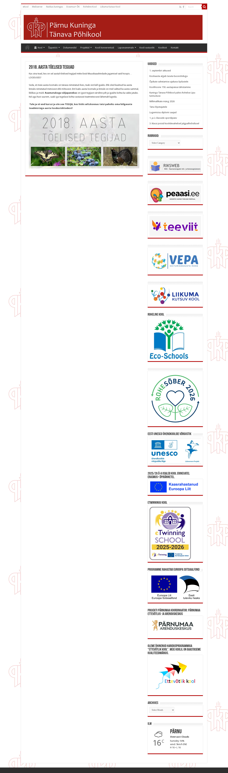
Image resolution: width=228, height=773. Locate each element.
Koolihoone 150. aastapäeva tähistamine (170, 87)
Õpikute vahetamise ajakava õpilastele (168, 81)
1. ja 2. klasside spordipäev (163, 118)
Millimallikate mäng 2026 (162, 101)
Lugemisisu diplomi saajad (163, 112)
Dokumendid (69, 47)
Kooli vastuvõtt (146, 47)
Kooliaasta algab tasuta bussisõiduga (168, 76)
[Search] (204, 6)
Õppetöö (53, 47)
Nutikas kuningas (54, 7)
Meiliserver (37, 7)
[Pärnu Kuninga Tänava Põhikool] (113, 26)
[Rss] (180, 7)
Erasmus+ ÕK (73, 7)
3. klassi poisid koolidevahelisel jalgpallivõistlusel (174, 123)
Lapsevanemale (126, 47)
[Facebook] (183, 7)
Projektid (84, 47)
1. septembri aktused (160, 70)
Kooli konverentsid (104, 47)
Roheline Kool (90, 7)
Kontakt (174, 47)
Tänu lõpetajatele (158, 107)
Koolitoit (162, 47)
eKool (25, 7)
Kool (40, 47)
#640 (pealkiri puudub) (27, 47)
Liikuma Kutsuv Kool (110, 7)
